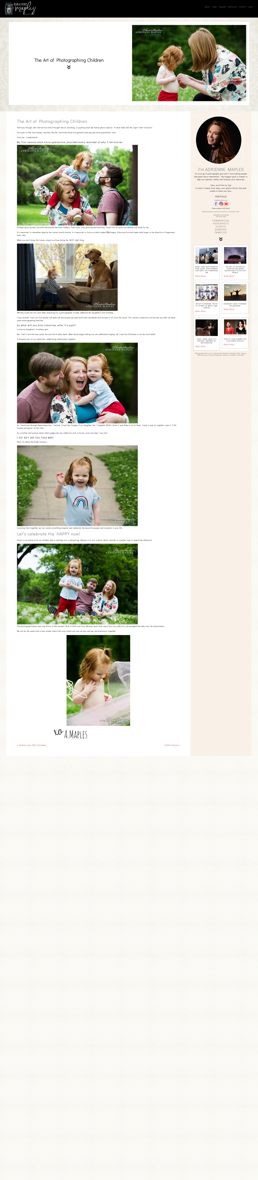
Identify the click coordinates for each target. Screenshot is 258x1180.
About (207, 7)
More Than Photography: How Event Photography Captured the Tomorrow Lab (206, 270)
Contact (243, 7)
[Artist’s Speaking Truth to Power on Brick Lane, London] (206, 292)
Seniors (221, 229)
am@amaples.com (220, 200)
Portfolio (232, 7)
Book (251, 7)
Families (221, 232)
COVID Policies (171, 745)
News (214, 7)
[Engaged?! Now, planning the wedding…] (235, 292)
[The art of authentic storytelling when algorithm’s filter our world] (235, 255)
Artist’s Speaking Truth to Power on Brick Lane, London (206, 306)
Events (221, 226)
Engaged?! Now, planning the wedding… (235, 305)
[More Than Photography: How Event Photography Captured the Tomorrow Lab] (206, 255)
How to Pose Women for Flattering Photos (235, 340)
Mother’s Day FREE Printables (32, 745)
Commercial (221, 220)
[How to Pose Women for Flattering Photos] (235, 327)
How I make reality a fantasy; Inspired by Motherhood (206, 341)
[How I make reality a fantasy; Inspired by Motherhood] (206, 327)
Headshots (221, 223)
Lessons (222, 7)
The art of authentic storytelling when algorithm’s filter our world (235, 270)
